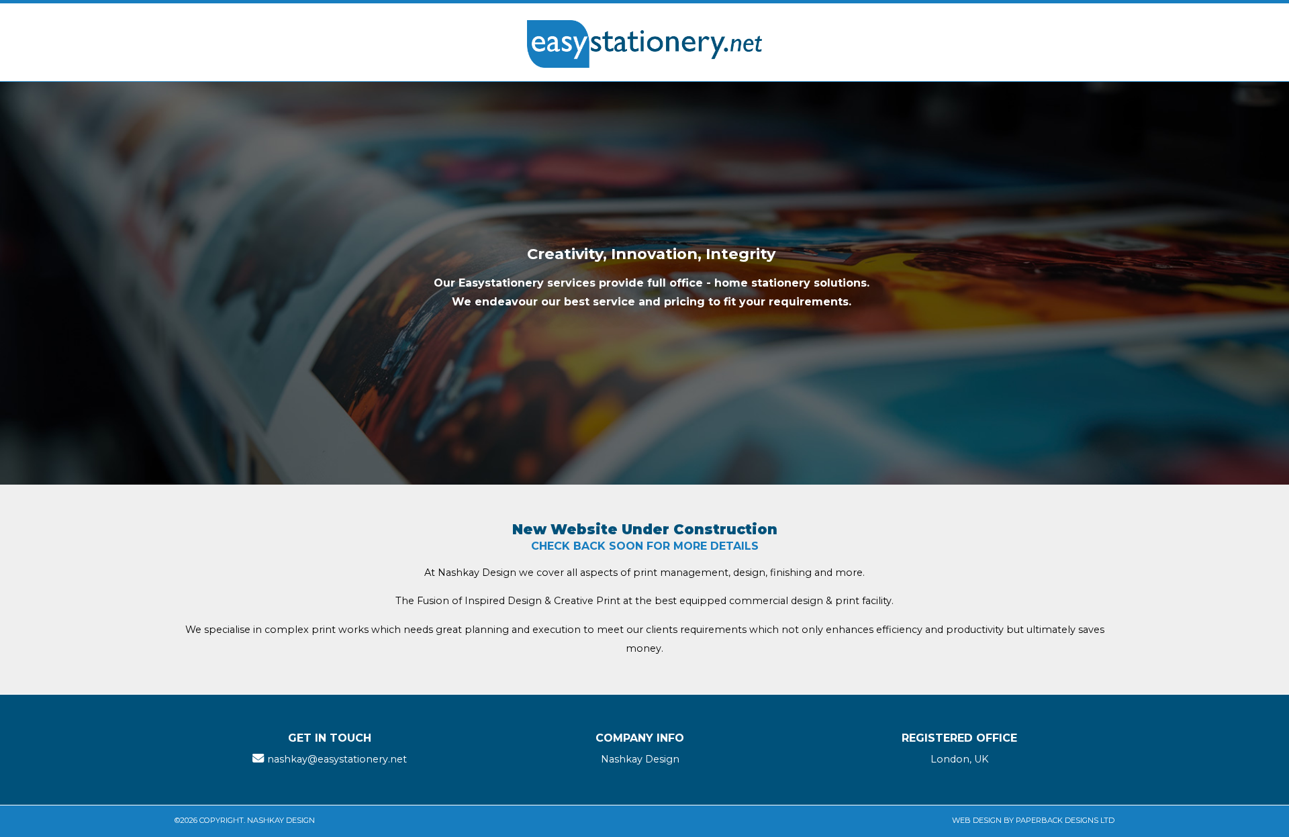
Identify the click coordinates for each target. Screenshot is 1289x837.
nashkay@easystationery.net (337, 759)
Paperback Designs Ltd (1065, 820)
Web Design (977, 820)
